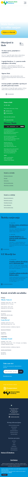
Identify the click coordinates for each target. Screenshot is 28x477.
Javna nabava (14, 427)
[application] (14, 126)
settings (10, 472)
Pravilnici (14, 446)
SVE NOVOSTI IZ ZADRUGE (8, 284)
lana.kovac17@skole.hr (6, 329)
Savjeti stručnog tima (8, 207)
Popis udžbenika (7, 205)
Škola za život (14, 448)
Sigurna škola (6, 73)
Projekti (6, 178)
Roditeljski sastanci (8, 200)
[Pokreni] (5, 126)
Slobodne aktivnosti (8, 176)
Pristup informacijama (14, 425)
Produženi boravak (8, 202)
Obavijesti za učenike (8, 185)
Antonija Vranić (6, 339)
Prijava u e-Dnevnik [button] (9, 32)
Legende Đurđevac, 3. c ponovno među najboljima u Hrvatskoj (17, 238)
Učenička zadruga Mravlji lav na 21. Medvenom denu (18, 262)
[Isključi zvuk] (19, 126)
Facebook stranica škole (14, 416)
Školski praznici (9, 113)
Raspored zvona (9, 110)
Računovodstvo (14, 430)
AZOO (14, 442)
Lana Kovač (5, 320)
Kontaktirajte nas (7, 376)
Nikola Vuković (6, 300)
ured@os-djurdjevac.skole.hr (14, 414)
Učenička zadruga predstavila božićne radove (18, 274)
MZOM (14, 444)
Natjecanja (6, 180)
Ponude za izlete (14, 432)
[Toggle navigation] (25, 3)
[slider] (22, 126)
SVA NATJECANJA (6, 249)
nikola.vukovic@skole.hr (6, 311)
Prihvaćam (4, 474)
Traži (20, 371)
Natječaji (14, 428)
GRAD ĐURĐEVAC (14, 449)
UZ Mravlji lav (8, 254)
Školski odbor (14, 434)
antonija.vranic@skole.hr (6, 349)
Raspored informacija (8, 198)
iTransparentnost (12, 388)
